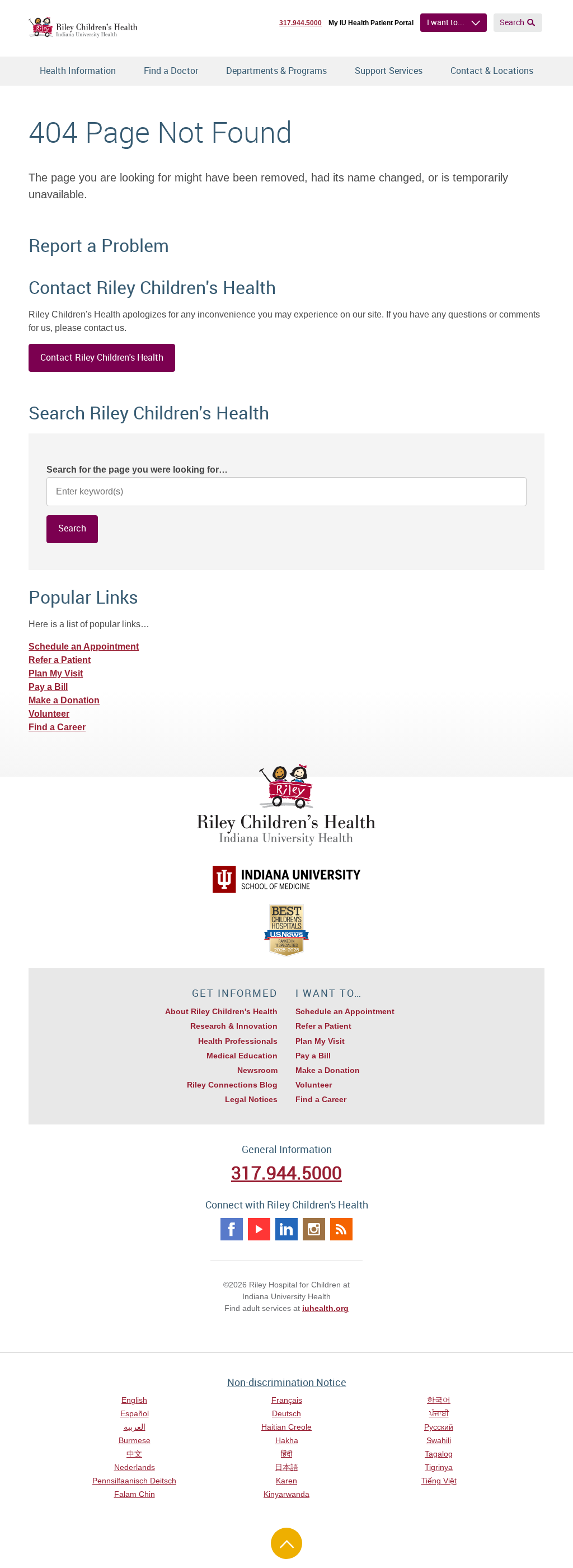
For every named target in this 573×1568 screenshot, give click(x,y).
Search (512, 22)
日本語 (286, 1467)
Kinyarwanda (286, 1494)
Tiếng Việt (439, 1480)
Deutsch (286, 1413)
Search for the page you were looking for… (137, 469)
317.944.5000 (300, 23)
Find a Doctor (171, 70)
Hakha (286, 1440)
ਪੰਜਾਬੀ (439, 1413)
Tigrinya (439, 1467)
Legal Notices (251, 1099)
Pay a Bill (48, 687)
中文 (134, 1453)
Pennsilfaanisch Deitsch (134, 1480)
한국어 (438, 1400)
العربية (134, 1426)
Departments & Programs (276, 70)
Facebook (231, 1229)
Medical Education (242, 1055)
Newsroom (257, 1070)
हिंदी (286, 1453)
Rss (341, 1229)
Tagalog (439, 1453)
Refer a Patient (60, 660)
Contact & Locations (491, 70)
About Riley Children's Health (221, 1011)
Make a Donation (64, 700)
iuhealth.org (325, 1308)
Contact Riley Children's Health (101, 357)
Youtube (259, 1229)
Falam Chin (134, 1494)
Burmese (135, 1440)
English (134, 1400)
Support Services (388, 70)
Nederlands (134, 1467)
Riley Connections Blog (232, 1084)
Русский (438, 1426)
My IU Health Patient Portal (371, 23)
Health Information (78, 70)
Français (286, 1400)
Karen (286, 1480)
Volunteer (49, 713)
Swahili (438, 1440)
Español (134, 1413)
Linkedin (286, 1229)
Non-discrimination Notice (286, 1382)
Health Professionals (238, 1041)
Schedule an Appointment (84, 646)
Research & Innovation (234, 1025)
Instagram (314, 1229)
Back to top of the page (286, 1543)
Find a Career (57, 727)
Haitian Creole (286, 1426)
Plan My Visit (56, 673)
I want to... (445, 22)
